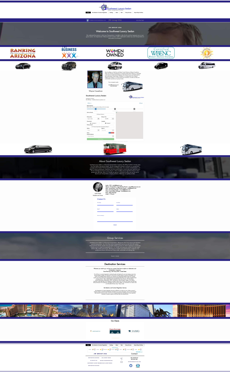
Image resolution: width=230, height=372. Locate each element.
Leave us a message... (100, 215)
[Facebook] (87, 20)
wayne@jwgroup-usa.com (113, 84)
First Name (99, 202)
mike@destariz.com (131, 188)
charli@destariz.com (126, 191)
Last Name (118, 202)
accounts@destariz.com (124, 189)
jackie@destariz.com (117, 185)
